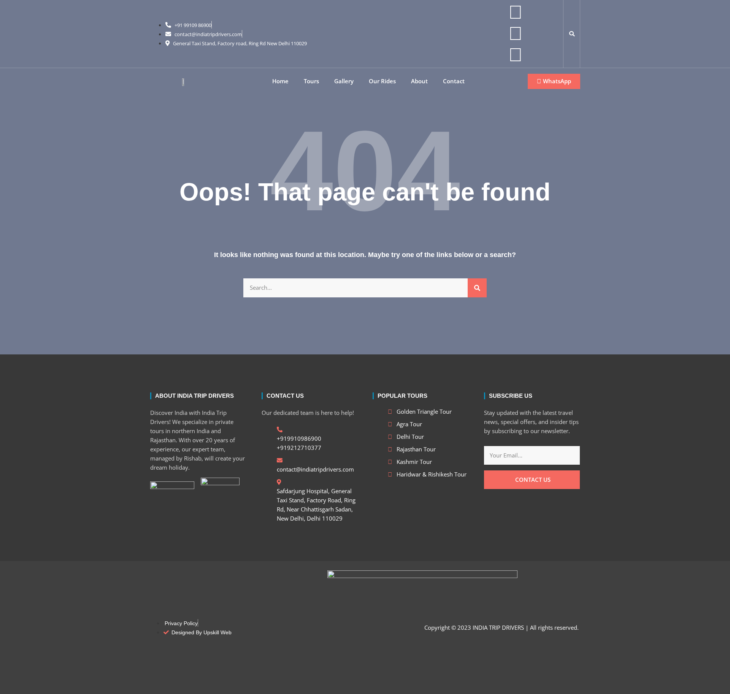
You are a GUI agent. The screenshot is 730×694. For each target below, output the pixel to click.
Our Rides (382, 81)
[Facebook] (515, 32)
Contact (454, 81)
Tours (311, 81)
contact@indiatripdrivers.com (208, 34)
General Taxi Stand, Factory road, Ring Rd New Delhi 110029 (240, 43)
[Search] (477, 287)
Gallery (344, 81)
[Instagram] (515, 11)
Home (280, 81)
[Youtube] (515, 54)
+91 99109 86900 (193, 25)
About (419, 81)
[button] (572, 34)
